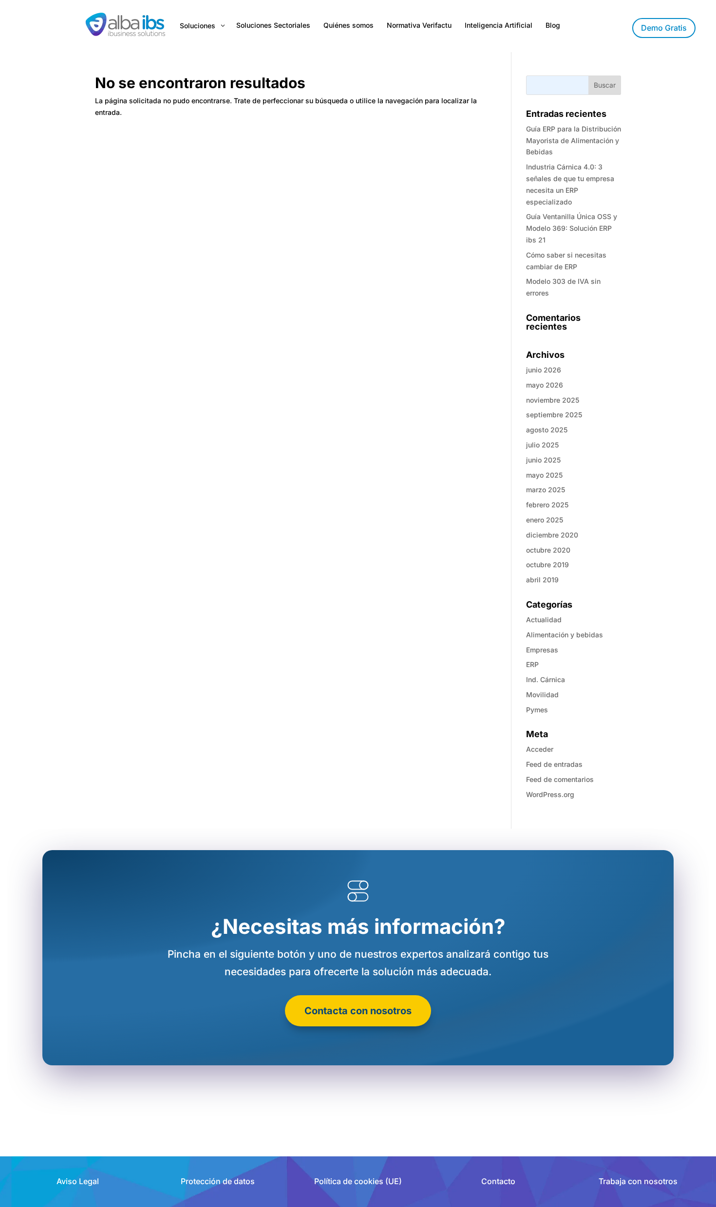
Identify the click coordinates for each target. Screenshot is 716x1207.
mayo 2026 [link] (544, 385)
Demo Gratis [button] (664, 28)
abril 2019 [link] (542, 580)
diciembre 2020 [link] (552, 535)
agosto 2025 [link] (546, 430)
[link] (125, 26)
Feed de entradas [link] (554, 764)
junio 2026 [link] (543, 370)
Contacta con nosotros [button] (358, 1011)
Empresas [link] (542, 650)
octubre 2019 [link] (547, 564)
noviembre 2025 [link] (552, 400)
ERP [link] (532, 664)
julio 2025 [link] (542, 445)
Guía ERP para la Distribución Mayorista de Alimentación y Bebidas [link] (573, 140)
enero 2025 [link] (544, 520)
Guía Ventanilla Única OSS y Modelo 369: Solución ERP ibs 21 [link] (571, 228)
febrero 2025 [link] (547, 505)
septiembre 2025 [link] (554, 414)
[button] (604, 85)
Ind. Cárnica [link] (545, 679)
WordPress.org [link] (550, 794)
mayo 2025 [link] (544, 475)
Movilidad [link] (542, 694)
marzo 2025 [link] (545, 489)
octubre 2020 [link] (548, 550)
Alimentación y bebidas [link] (564, 635)
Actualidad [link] (544, 619)
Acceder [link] (539, 749)
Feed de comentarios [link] (560, 779)
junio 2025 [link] (543, 460)
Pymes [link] (537, 710)
